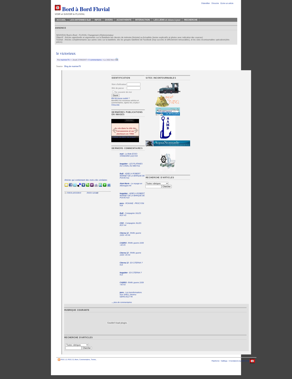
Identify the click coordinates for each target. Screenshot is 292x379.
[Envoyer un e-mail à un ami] (66, 186)
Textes (93, 359)
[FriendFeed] (109, 186)
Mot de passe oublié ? (120, 98)
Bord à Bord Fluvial (85, 9)
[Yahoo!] (92, 186)
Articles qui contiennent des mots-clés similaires (85, 180)
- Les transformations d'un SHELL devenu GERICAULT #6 (131, 294)
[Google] (96, 186)
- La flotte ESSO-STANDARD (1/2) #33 (129, 155)
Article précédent (74, 193)
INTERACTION (142, 20)
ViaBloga (224, 361)
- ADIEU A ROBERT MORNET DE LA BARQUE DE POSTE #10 (132, 195)
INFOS (98, 20)
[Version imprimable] (116, 60)
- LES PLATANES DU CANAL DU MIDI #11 (131, 165)
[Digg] (83, 186)
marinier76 (65, 60)
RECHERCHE (190, 20)
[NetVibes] (104, 186)
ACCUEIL (61, 20)
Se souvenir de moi (123, 92)
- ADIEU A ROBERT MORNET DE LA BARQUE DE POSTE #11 (132, 176)
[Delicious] (79, 186)
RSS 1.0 (64, 359)
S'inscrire (215, 3)
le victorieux (66, 53)
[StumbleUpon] (100, 186)
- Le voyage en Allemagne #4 (131, 184)
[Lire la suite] (125, 130)
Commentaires (84, 359)
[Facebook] (70, 186)
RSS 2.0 (71, 359)
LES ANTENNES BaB (80, 20)
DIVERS (109, 20)
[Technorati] (87, 186)
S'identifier (205, 3)
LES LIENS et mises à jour (167, 20)
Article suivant (92, 193)
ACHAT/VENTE (123, 20)
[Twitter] (75, 186)
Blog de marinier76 (72, 66)
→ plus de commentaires (121, 302)
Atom (76, 359)
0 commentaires (95, 60)
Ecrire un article (227, 3)
